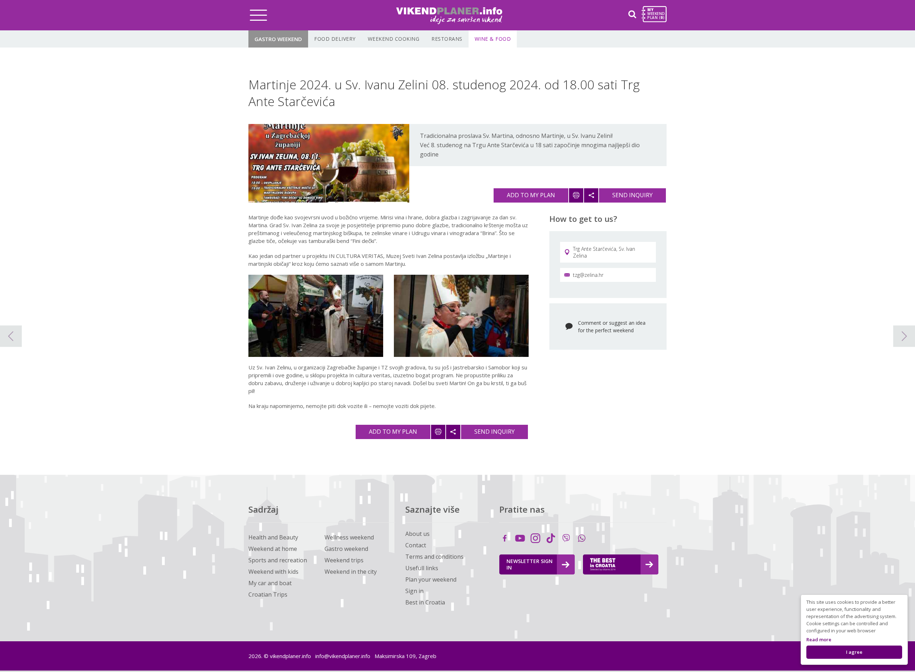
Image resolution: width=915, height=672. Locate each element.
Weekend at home (272, 549)
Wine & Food (493, 38)
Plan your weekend (430, 579)
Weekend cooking (394, 38)
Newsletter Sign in (529, 564)
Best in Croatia (425, 602)
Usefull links (421, 568)
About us (417, 534)
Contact (415, 545)
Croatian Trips (267, 594)
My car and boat (270, 583)
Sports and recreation (277, 560)
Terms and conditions (434, 557)
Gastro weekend (278, 39)
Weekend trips (344, 560)
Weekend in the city (351, 572)
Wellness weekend (349, 537)
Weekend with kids (273, 572)
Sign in (414, 591)
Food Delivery (335, 38)
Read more (818, 639)
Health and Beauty (273, 537)
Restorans (447, 38)
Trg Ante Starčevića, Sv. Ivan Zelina (604, 252)
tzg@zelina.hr (588, 275)
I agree (854, 652)
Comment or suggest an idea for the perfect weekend (612, 326)
